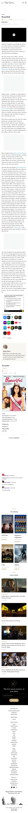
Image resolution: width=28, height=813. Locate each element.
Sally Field (4, 430)
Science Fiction (14, 742)
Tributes (14, 761)
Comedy (11, 19)
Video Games (14, 765)
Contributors (14, 784)
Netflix (14, 738)
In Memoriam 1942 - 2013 (14, 793)
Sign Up (14, 719)
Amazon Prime (14, 726)
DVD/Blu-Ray (14, 763)
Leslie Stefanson (20, 167)
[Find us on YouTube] (14, 787)
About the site (14, 779)
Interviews (14, 760)
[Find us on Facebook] (11, 787)
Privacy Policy (14, 810)
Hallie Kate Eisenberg (19, 153)
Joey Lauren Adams (6, 417)
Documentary (14, 729)
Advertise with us (14, 783)
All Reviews (14, 712)
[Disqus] (14, 489)
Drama (14, 731)
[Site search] (23, 2)
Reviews (3, 14)
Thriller (14, 746)
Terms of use (14, 808)
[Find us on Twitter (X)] (16, 787)
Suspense (14, 744)
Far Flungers (14, 758)
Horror (14, 733)
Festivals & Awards (14, 774)
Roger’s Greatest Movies (14, 710)
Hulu (14, 735)
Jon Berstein (5, 426)
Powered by (5, 338)
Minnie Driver (5, 69)
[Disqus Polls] (14, 457)
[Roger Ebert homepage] (8, 3)
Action (14, 724)
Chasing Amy (17, 227)
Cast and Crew (14, 714)
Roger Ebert (5, 22)
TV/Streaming (14, 770)
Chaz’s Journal (14, 752)
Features (14, 769)
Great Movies (14, 754)
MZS (14, 756)
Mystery (14, 736)
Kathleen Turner (5, 421)
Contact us (14, 781)
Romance (14, 740)
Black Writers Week (14, 767)
